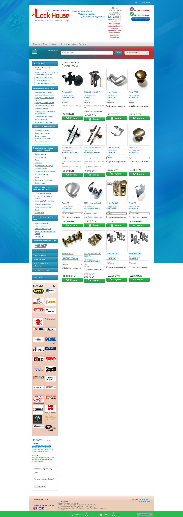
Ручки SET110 (112, 203)
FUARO (87, 97)
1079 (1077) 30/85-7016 (71, 147)
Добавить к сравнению (72, 106)
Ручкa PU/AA (111, 92)
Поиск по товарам (133, 53)
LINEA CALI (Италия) (92, 208)
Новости (54, 44)
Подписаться (40, 486)
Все (54, 286)
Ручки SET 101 (112, 254)
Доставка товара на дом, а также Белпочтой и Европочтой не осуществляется (43, 459)
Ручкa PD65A (134, 92)
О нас (45, 44)
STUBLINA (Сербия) (69, 152)
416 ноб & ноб (67, 254)
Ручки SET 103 (135, 254)
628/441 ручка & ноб (92, 203)
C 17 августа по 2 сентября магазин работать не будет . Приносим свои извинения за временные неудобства (42, 448)
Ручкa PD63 (133, 147)
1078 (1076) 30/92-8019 (93, 147)
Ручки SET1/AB (112, 147)
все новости (48, 440)
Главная (36, 44)
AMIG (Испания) (68, 97)
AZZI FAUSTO (111, 97)
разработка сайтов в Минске (144, 500)
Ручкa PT (65, 203)
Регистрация (146, 2)
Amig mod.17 (67, 92)
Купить (72, 118)
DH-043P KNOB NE (92, 92)
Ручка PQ (132, 203)
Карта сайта (37, 277)
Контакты (83, 44)
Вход (136, 2)
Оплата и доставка (68, 44)
